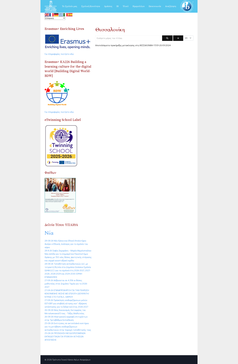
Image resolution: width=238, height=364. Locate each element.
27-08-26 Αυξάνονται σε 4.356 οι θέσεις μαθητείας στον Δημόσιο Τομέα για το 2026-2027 (66, 283)
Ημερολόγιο (139, 6)
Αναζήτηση (170, 6)
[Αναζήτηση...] (167, 38)
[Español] (70, 14)
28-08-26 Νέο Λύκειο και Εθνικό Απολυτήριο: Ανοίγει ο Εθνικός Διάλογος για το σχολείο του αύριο (66, 244)
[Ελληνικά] (61, 14)
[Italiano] (65, 14)
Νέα (49, 233)
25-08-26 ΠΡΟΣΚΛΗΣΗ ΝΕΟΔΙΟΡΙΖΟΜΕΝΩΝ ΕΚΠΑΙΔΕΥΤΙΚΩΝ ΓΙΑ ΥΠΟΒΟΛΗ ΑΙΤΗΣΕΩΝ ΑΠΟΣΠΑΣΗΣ (65, 336)
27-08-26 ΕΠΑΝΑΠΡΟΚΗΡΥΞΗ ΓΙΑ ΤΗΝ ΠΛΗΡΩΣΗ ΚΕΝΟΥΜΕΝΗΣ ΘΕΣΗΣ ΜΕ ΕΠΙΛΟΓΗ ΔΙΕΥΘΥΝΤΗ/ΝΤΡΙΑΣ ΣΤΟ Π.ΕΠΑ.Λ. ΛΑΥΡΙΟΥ (67, 293)
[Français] (51, 14)
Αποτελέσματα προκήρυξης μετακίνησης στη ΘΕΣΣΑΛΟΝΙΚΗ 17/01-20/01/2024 (133, 45)
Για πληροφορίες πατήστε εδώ (59, 53)
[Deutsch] (56, 14)
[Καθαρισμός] (178, 38)
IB (117, 6)
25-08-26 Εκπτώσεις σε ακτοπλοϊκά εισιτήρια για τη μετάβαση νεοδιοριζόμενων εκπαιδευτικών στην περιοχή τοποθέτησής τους (68, 326)
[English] (47, 14)
